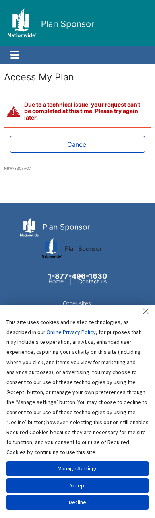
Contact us (92, 281)
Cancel (77, 144)
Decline (77, 502)
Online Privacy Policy (71, 332)
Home (56, 281)
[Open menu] (15, 55)
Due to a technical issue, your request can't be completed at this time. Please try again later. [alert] (82, 111)
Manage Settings (78, 468)
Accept (77, 485)
